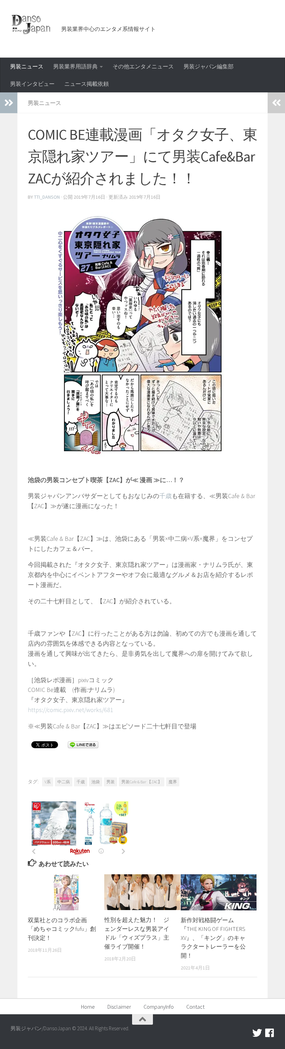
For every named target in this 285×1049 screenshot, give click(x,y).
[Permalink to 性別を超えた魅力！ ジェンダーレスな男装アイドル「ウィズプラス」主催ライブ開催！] (142, 892)
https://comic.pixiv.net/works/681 (70, 710)
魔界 (173, 781)
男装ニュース (26, 66)
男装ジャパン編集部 (209, 66)
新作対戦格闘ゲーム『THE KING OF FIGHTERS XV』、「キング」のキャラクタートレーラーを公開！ (213, 937)
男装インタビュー (32, 83)
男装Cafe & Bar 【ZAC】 (141, 781)
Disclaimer (119, 1006)
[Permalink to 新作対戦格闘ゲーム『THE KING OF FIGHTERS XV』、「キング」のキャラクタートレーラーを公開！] (219, 892)
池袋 (95, 781)
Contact (195, 1006)
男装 (110, 781)
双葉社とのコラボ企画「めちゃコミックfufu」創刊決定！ (62, 929)
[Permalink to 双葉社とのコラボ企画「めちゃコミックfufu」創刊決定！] (66, 892)
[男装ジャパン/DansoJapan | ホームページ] (31, 24)
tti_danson (47, 197)
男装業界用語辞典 (75, 66)
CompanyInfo (159, 1006)
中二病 (63, 781)
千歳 (165, 496)
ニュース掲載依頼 (86, 83)
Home (88, 1006)
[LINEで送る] (83, 744)
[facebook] (270, 1033)
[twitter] (257, 1033)
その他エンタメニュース (143, 66)
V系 (47, 781)
